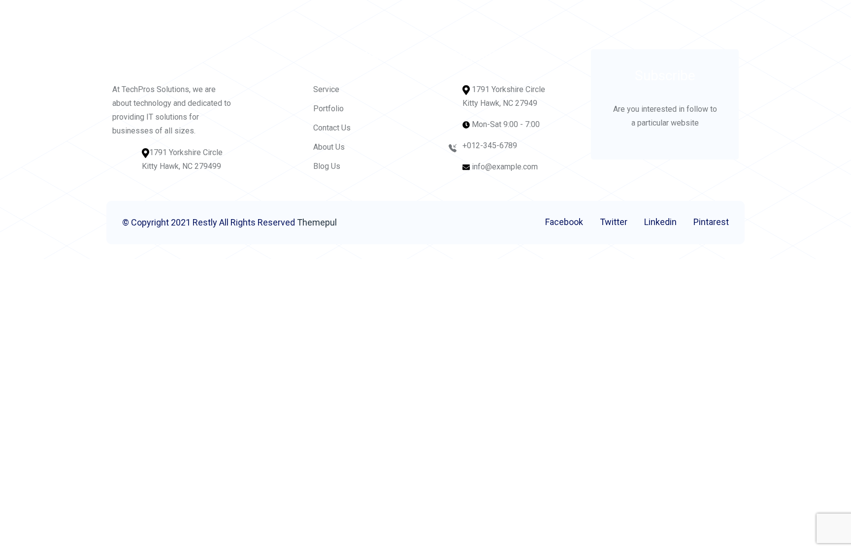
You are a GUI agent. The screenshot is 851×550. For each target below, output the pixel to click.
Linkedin (660, 222)
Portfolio (328, 108)
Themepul (317, 222)
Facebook (564, 222)
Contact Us (332, 127)
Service (326, 89)
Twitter (613, 222)
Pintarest (711, 222)
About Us (329, 147)
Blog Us (326, 166)
